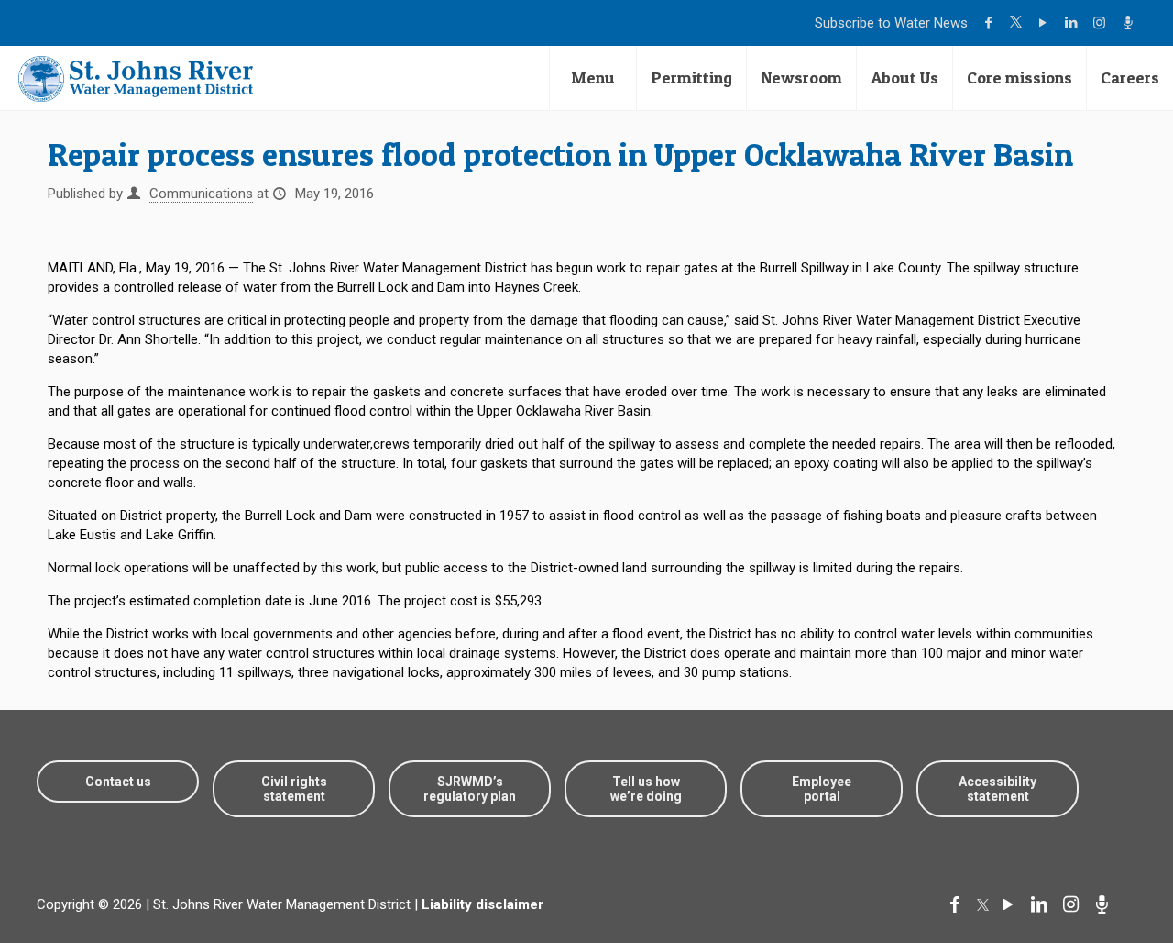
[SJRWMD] (135, 78)
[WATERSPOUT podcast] (1130, 23)
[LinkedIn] (1073, 23)
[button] (1102, 872)
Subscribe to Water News (891, 23)
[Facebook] (991, 23)
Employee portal (821, 789)
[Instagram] (1102, 23)
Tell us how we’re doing (646, 789)
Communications (201, 193)
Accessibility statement (997, 789)
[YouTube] (1045, 23)
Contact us (118, 781)
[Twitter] (1018, 23)
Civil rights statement (294, 789)
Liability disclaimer (482, 904)
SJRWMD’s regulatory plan (469, 789)
